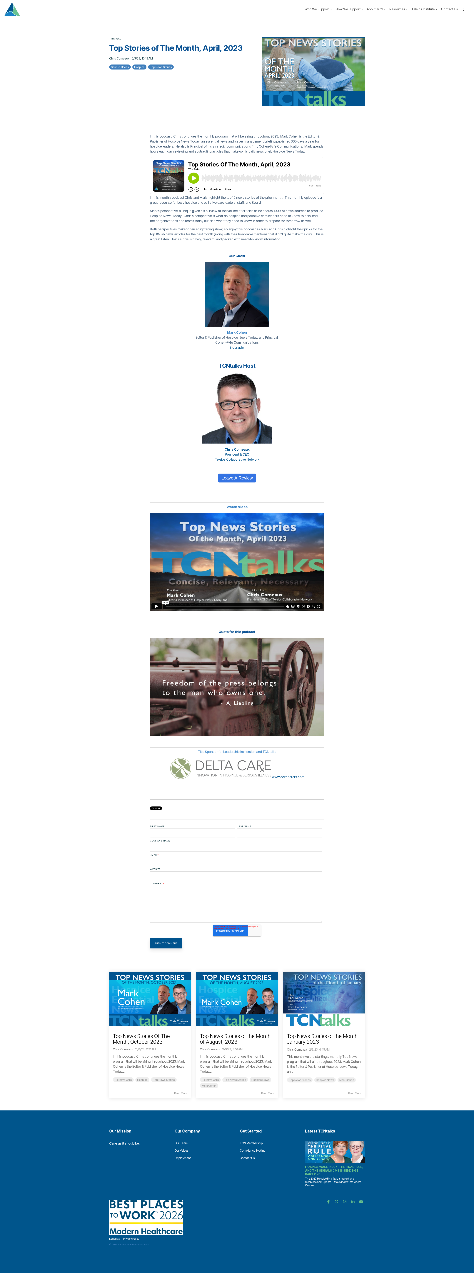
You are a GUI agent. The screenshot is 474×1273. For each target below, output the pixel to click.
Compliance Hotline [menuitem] (253, 1150)
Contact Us (449, 9)
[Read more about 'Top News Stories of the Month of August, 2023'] (237, 999)
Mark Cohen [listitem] (209, 1085)
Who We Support (317, 9)
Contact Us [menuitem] (247, 1158)
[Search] (462, 9)
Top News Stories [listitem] (164, 1079)
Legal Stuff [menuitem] (115, 1238)
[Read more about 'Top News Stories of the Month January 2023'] (324, 999)
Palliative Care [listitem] (123, 1079)
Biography (237, 347)
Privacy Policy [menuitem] (131, 1238)
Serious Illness (120, 67)
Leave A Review (237, 477)
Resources (397, 9)
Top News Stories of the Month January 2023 (322, 1039)
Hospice (139, 67)
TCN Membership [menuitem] (251, 1143)
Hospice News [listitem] (260, 1079)
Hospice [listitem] (142, 1079)
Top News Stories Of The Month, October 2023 (141, 1039)
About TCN (375, 9)
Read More (180, 1093)
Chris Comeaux (119, 58)
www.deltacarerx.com (288, 777)
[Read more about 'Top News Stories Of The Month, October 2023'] (150, 999)
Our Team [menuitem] (181, 1143)
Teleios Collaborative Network (237, 459)
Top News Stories (161, 67)
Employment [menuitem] (183, 1158)
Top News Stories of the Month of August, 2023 (235, 1039)
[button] (329, 1201)
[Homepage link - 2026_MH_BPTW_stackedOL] (146, 1232)
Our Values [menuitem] (181, 1150)
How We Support (348, 9)
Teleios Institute (423, 9)
